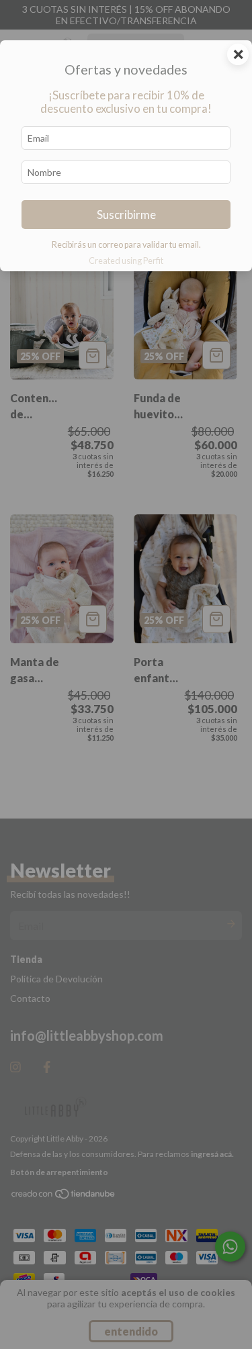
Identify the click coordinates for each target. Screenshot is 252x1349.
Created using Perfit (126, 260)
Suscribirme (126, 214)
